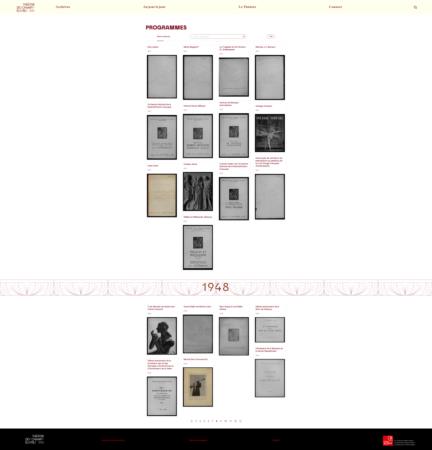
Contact (335, 7)
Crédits (276, 440)
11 (231, 421)
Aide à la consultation (113, 440)
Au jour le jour (154, 7)
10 (225, 421)
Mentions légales (198, 440)
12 (235, 421)
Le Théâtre (247, 7)
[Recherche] (415, 7)
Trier (271, 36)
